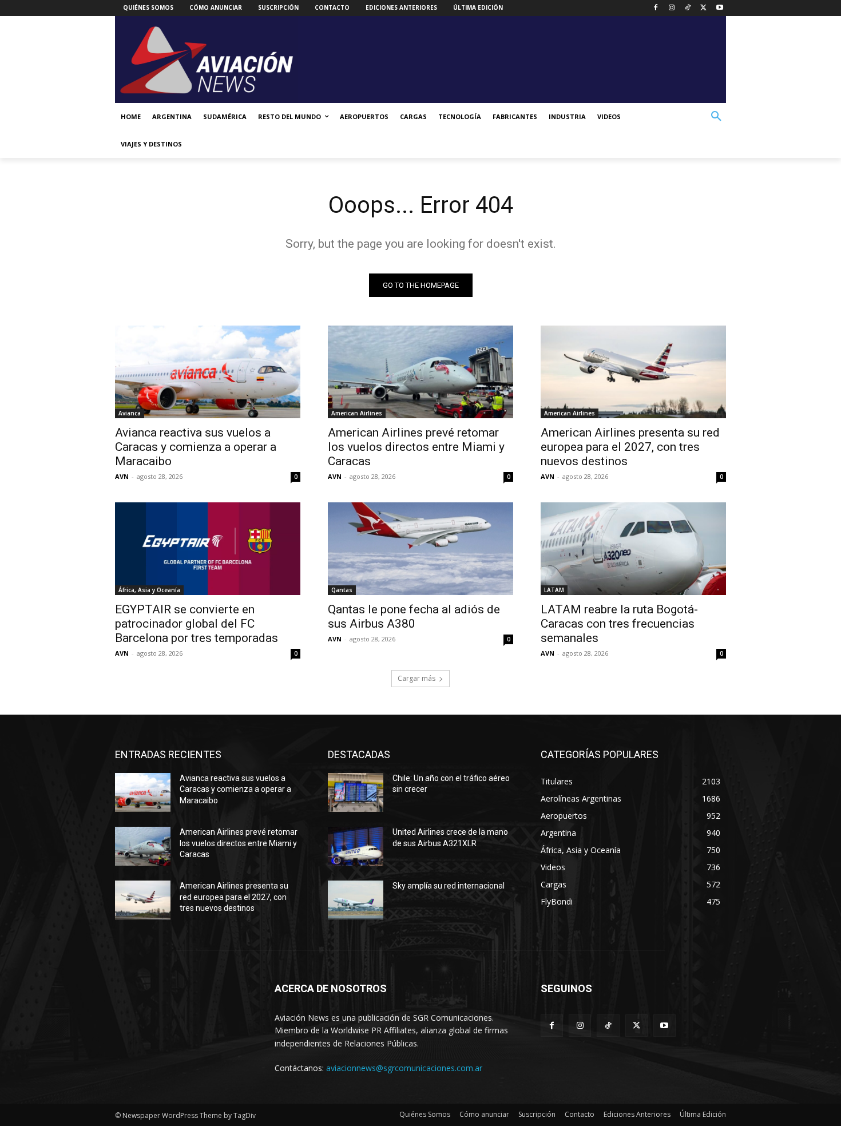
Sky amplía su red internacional (448, 885)
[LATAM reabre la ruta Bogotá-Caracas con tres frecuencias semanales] (633, 548)
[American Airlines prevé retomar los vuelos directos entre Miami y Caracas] (420, 372)
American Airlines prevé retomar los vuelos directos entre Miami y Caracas (416, 447)
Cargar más (416, 678)
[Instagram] (672, 8)
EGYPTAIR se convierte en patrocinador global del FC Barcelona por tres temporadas (196, 623)
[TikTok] (688, 8)
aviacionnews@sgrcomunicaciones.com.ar (404, 1067)
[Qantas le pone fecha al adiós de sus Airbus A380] (420, 548)
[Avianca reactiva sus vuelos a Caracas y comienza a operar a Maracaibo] (207, 372)
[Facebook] (656, 8)
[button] (716, 116)
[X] (703, 8)
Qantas (341, 590)
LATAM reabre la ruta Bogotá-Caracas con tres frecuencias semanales (619, 623)
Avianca (129, 413)
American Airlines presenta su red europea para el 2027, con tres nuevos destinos (630, 447)
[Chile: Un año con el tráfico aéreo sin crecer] (355, 792)
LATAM (554, 590)
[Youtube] (719, 8)
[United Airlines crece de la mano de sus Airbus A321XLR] (355, 846)
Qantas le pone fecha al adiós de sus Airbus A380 (414, 616)
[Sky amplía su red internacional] (355, 900)
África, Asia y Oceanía (149, 590)
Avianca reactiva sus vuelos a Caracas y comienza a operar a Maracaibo (195, 447)
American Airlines (356, 413)
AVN (122, 476)
